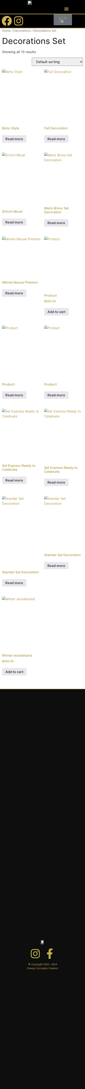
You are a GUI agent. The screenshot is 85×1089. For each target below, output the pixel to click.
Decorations (22, 31)
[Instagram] (18, 21)
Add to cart (56, 312)
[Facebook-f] (50, 953)
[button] (66, 8)
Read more (14, 139)
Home (6, 31)
